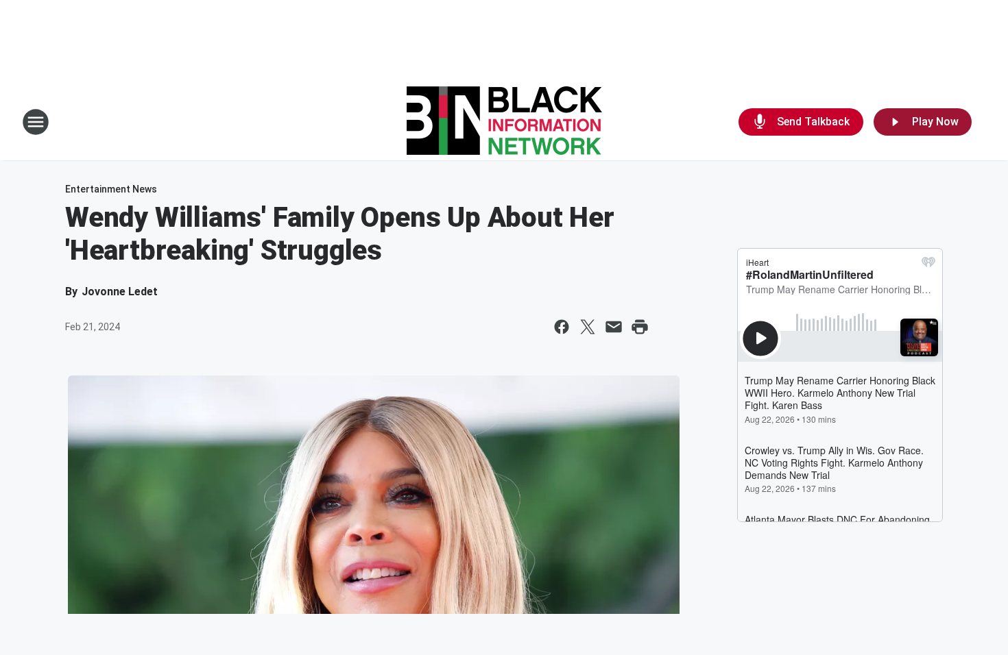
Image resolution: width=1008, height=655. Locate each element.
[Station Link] (504, 122)
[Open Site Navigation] (35, 122)
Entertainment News (111, 189)
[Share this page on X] (587, 326)
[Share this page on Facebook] (561, 326)
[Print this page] (639, 326)
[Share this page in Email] (613, 326)
